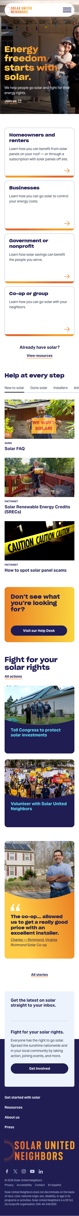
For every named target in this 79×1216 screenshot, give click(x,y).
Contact (40, 1185)
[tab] (17, 388)
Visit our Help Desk (39, 631)
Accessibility (24, 1185)
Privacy (9, 1185)
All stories (39, 975)
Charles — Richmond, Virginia (34, 940)
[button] (67, 9)
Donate (53, 9)
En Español (54, 1185)
